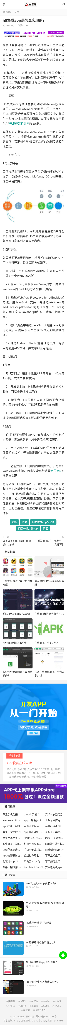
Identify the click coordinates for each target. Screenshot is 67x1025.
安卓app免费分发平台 (54, 814)
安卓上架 (33, 4)
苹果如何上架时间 (54, 861)
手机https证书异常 (33, 849)
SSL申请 (57, 1001)
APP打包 (33, 1001)
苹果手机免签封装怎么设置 (12, 837)
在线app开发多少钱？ (46, 642)
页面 (45, 528)
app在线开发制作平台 (12, 826)
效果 (24, 522)
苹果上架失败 (12, 831)
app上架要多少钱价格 (33, 820)
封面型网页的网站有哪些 (33, 843)
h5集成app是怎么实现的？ (24, 20)
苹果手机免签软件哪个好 (12, 814)
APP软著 (25, 1010)
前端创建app (54, 849)
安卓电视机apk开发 (54, 867)
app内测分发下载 (33, 831)
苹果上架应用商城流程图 (54, 855)
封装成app (10, 861)
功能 (14, 522)
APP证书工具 (39, 1010)
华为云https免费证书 (33, 861)
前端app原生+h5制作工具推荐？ (51, 542)
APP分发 (57, 1006)
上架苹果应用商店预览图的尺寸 (54, 820)
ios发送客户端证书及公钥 (33, 837)
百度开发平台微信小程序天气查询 (33, 826)
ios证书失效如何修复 (54, 837)
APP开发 (7, 12)
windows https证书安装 (12, 820)
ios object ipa (33, 867)
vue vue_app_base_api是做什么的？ (17, 542)
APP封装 (45, 1001)
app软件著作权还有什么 (12, 855)
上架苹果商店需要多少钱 (12, 849)
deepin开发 (32, 814)
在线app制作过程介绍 (15, 642)
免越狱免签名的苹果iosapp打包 (33, 855)
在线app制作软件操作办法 (49, 613)
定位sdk (56, 471)
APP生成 (10, 1006)
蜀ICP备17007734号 (46, 1016)
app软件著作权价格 (54, 843)
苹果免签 (22, 1006)
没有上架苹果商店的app (54, 831)
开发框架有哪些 (19, 123)
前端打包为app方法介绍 (16, 613)
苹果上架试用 (12, 867)
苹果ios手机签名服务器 (54, 826)
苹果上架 (33, 1006)
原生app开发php (12, 843)
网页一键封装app (28, 528)
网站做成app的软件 (43, 522)
